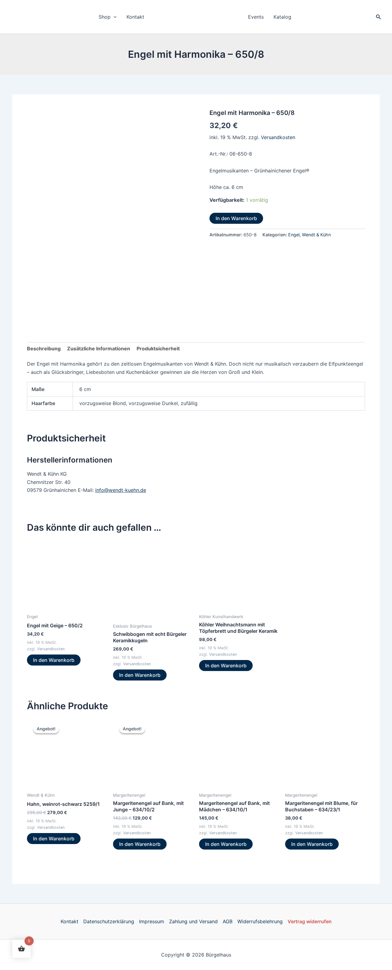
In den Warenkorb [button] (53, 660)
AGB (227, 921)
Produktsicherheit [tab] (158, 348)
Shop (105, 17)
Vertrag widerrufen (310, 921)
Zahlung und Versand (193, 921)
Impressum (151, 921)
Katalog (282, 17)
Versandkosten (278, 137)
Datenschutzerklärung (108, 921)
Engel (294, 234)
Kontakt (135, 17)
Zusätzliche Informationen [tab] (98, 348)
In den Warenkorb (236, 218)
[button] (114, 17)
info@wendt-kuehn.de (120, 490)
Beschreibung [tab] (44, 348)
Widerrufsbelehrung (260, 921)
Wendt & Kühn (316, 234)
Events (256, 17)
